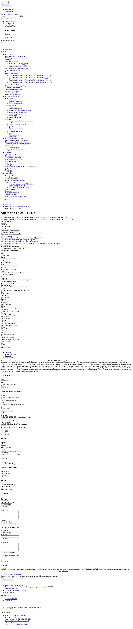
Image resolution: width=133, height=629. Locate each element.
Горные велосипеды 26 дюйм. (18, 63)
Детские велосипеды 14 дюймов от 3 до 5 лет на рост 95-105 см (30, 77)
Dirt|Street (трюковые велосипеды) (16, 58)
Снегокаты (8, 191)
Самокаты (8, 152)
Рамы (10, 130)
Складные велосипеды (12, 88)
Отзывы (8, 356)
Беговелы (8, 163)
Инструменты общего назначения (16, 142)
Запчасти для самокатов (13, 161)
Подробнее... (63, 571)
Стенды (7, 151)
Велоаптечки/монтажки (16, 103)
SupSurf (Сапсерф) (11, 194)
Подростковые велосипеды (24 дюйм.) (17, 86)
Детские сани (9, 175)
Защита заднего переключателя (19, 112)
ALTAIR (3, 223)
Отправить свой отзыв (8, 524)
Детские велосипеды (11, 74)
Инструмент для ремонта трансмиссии (17, 140)
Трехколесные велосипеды (13, 89)
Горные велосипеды (11, 61)
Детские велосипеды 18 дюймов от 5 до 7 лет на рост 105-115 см (30, 81)
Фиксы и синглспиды (12, 91)
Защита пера (13, 116)
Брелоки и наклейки (15, 102)
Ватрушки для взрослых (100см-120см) (21, 184)
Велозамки (12, 105)
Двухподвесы (9, 72)
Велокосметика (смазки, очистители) (21, 121)
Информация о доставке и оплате (16, 585)
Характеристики (10, 354)
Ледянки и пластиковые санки (15, 180)
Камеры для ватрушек (12, 179)
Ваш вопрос (5, 542)
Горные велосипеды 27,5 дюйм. (19, 65)
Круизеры (8, 168)
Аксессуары (9, 98)
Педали (11, 126)
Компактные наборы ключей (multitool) (18, 144)
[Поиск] (22, 16)
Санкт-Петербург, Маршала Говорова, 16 (24, 241)
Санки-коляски (10, 189)
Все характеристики (7, 334)
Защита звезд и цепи (15, 114)
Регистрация (9, 11)
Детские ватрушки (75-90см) (18, 186)
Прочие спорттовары (12, 193)
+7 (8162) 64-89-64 (11, 599)
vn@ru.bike (8, 600)
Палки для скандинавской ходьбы (16, 196)
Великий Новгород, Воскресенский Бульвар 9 (26, 238)
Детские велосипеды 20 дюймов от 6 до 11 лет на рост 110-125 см (30, 82)
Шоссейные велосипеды (13, 95)
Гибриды (8, 59)
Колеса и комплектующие (17, 124)
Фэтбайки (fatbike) (11, 93)
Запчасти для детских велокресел (20, 110)
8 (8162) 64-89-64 (6, 18)
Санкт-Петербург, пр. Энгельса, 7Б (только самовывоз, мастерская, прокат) (36, 243)
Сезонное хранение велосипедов (15, 590)
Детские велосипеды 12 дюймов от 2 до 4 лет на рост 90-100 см (30, 75)
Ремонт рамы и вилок (12, 147)
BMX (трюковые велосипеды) (15, 56)
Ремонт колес (9, 145)
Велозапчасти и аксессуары (14, 96)
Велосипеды (9, 54)
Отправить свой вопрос (8, 552)
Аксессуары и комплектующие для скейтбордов (21, 166)
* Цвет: (3, 228)
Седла (11, 133)
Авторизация (9, 9)
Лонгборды (8, 170)
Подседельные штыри (16, 128)
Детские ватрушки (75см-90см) (19, 187)
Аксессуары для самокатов (13, 159)
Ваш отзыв (4, 510)
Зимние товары (10, 173)
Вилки (11, 123)
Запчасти (8, 119)
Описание (8, 352)
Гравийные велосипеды (12, 70)
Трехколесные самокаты (13, 158)
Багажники (12, 100)
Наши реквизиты (6, 612)
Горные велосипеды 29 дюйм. (18, 67)
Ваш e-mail (4, 538)
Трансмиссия (13, 137)
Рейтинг (3, 520)
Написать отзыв (6, 504)
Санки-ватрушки (10, 182)
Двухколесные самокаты (13, 156)
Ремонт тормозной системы (14, 149)
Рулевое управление (15, 131)
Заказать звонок (10, 21)
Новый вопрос (6, 532)
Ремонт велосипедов (11, 589)
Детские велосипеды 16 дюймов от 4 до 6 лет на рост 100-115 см (30, 79)
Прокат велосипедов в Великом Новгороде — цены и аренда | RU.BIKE (29, 587)
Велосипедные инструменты (14, 138)
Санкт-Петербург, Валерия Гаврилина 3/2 (25, 240)
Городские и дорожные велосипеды (16, 68)
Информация (5, 582)
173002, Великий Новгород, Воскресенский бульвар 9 (23, 607)
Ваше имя (4, 506)
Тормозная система (15, 135)
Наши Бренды (9, 592)
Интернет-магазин (7, 236)
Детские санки (13, 177)
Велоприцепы (13, 107)
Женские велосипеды (12, 84)
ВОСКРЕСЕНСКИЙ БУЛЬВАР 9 (12, 574)
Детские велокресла (15, 109)
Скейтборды (9, 165)
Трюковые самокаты (11, 154)
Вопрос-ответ (9, 357)
